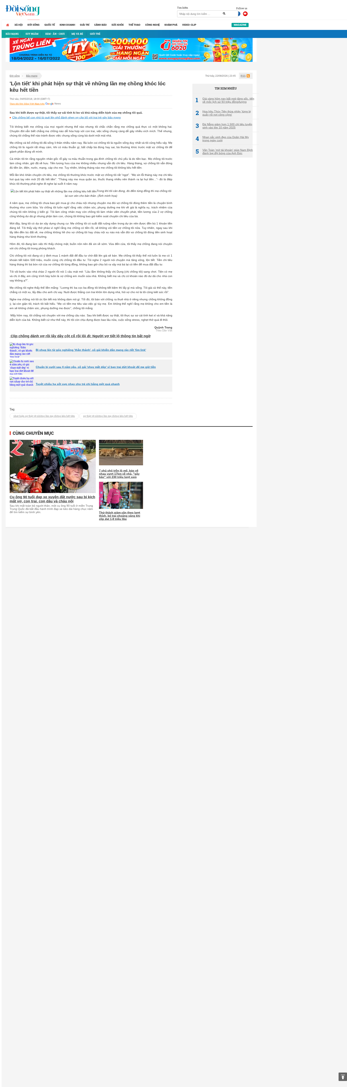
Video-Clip (189, 24)
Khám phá (170, 24)
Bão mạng (31, 75)
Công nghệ (152, 24)
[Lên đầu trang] (343, 1077)
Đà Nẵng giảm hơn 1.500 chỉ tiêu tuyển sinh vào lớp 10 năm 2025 (224, 126)
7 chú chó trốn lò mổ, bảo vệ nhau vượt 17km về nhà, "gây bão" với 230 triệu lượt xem (119, 474)
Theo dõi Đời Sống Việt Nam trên (27, 103)
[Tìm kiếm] (224, 13)
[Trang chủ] (8, 25)
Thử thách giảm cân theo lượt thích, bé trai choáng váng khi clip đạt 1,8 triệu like (119, 516)
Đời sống (34, 24)
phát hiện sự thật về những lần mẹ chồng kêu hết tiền (44, 416)
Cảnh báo (100, 24)
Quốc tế (49, 24)
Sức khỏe (117, 24)
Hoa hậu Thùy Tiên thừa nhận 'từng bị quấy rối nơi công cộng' (223, 113)
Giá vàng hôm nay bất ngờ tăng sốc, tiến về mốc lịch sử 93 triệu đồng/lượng (225, 100)
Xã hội (18, 24)
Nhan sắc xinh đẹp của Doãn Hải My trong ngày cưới (222, 138)
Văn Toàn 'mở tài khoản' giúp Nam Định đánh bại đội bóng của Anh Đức (224, 151)
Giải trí (84, 24)
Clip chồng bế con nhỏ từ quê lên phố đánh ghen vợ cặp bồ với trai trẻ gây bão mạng (66, 117)
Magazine (240, 24)
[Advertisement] (222, 228)
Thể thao (134, 24)
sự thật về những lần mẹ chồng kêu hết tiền (108, 416)
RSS (243, 75)
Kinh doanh (67, 24)
